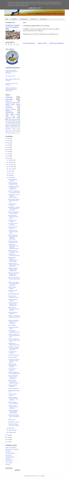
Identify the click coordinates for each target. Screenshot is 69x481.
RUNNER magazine (10, 453)
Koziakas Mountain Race (13, 293)
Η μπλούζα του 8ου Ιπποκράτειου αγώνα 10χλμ (13, 217)
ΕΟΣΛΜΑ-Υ (8, 128)
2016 (8, 435)
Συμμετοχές (9, 101)
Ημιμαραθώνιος (10, 112)
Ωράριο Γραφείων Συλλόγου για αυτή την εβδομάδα (13, 309)
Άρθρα (18, 117)
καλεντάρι (9, 99)
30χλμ (7, 131)
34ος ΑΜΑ (8, 122)
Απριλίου (10, 177)
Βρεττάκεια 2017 (12, 419)
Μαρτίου (10, 428)
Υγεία (9, 119)
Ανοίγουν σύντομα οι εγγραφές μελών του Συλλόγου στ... (13, 407)
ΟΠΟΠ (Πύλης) (9, 460)
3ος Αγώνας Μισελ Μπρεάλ (12, 394)
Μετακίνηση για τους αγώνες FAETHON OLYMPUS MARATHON (13, 237)
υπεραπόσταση (14, 120)
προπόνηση (8, 117)
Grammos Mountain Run (13, 388)
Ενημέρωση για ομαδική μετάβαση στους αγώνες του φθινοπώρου (12, 72)
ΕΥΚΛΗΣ (8, 464)
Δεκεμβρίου (11, 160)
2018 (8, 156)
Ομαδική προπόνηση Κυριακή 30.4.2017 (13, 183)
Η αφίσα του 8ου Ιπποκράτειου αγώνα (13, 296)
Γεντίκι (13, 116)
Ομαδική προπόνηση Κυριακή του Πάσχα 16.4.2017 (13, 399)
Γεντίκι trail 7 (13, 131)
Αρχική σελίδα (42, 43)
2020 (8, 151)
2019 (8, 153)
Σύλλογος (14, 19)
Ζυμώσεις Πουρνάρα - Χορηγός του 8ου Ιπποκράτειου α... (13, 377)
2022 (8, 147)
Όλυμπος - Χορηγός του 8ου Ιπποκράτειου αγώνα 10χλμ (14, 340)
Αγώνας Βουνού (10, 109)
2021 (8, 149)
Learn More (32, 8)
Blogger (43, 475)
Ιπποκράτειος (23, 19)
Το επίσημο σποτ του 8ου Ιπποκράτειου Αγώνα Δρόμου (13, 361)
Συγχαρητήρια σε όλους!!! (13, 422)
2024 (8, 143)
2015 (8, 437)
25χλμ (7, 120)
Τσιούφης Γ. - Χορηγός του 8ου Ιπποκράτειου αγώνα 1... (14, 317)
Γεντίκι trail (33, 19)
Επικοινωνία (43, 19)
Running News (9, 455)
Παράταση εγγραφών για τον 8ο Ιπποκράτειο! (13, 212)
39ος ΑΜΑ (16, 133)
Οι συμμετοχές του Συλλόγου (12, 204)
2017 (8, 158)
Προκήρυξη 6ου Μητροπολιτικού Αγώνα (14, 344)
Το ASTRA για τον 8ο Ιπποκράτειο (13, 224)
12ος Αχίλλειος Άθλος (10, 76)
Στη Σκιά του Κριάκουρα (13, 355)
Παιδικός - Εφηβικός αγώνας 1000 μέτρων (13, 403)
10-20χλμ (17, 114)
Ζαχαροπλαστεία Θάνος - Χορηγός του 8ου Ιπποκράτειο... (13, 322)
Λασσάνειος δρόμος (12, 357)
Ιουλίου (10, 171)
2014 (8, 439)
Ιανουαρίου (11, 432)
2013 (8, 441)
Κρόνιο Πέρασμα (12, 325)
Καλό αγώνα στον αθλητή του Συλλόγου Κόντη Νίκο (13, 200)
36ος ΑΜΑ (10, 125)
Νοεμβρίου (11, 162)
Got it (39, 8)
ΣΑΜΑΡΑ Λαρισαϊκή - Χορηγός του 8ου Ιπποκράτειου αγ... (13, 269)
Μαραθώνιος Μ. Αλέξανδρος (12, 449)
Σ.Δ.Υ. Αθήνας (9, 462)
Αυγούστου (11, 168)
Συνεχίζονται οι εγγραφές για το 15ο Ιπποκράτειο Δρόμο (12, 26)
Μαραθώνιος (9, 111)
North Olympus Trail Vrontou (12, 291)
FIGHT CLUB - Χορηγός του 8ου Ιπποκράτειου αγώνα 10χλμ (13, 284)
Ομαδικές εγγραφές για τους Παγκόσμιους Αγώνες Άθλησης (13, 412)
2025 (8, 140)
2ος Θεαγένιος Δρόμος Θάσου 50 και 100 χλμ (13, 424)
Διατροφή (16, 119)
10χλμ (7, 114)
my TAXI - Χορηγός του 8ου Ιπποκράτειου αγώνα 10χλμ (14, 335)
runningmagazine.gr (10, 457)
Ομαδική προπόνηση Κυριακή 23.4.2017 (13, 242)
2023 (8, 145)
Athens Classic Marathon (11, 447)
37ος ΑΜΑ (8, 123)
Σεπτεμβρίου (11, 166)
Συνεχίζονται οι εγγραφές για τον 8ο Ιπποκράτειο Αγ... (13, 416)
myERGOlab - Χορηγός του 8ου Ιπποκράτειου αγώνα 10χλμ (13, 348)
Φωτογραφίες (17, 123)
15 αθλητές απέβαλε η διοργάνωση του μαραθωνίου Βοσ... (13, 304)
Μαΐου (10, 175)
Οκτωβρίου (11, 164)
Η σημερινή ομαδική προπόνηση (12, 180)
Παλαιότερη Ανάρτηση (56, 43)
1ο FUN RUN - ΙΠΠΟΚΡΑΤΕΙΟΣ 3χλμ (14, 254)
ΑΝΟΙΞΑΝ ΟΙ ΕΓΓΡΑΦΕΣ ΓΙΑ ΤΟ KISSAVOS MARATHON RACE (13, 246)
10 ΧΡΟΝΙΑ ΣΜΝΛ (13, 127)
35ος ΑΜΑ (15, 122)
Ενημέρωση (9, 102)
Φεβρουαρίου (11, 430)
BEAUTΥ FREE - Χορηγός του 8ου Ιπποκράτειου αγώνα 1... (14, 382)
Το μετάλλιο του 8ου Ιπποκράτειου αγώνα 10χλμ (13, 232)
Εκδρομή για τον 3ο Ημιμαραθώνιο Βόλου (13, 251)
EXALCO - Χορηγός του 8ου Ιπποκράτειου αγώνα (14, 191)
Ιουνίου (10, 173)
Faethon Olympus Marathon (12, 287)
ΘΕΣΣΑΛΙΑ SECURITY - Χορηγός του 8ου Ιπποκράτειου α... (14, 274)
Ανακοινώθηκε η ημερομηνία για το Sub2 (14, 331)
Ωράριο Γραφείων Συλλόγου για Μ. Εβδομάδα (12, 365)
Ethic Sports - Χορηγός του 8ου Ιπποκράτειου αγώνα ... (14, 279)
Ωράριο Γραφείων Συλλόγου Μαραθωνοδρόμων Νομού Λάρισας (13, 259)
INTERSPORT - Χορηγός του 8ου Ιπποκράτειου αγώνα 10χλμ (14, 209)
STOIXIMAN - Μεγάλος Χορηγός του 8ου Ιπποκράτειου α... (13, 188)
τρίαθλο (11, 133)
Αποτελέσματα (15, 130)
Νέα (7, 19)
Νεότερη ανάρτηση (29, 43)
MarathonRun (8, 458)
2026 (8, 138)
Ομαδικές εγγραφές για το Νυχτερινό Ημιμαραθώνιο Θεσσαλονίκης (11, 89)
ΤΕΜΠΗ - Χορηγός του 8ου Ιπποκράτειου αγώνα (14, 373)
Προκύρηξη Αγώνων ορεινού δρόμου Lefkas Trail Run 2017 (13, 265)
